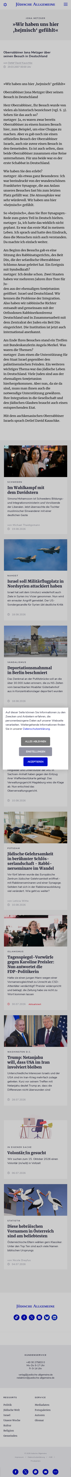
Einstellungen (35, 751)
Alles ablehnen (35, 741)
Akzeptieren (35, 761)
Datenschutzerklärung (36, 729)
